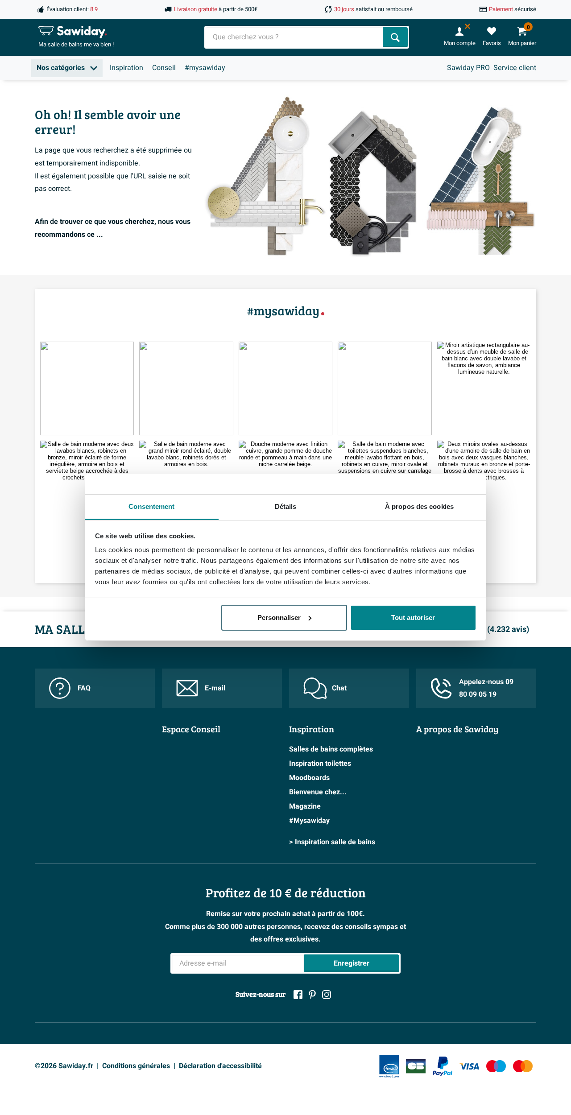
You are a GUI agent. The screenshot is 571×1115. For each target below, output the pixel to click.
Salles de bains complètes (331, 749)
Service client (514, 67)
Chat (339, 688)
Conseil (164, 67)
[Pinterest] (312, 994)
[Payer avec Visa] (469, 1066)
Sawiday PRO (468, 67)
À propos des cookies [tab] (419, 506)
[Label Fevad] (389, 1066)
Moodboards (309, 777)
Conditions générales (136, 1066)
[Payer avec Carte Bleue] (416, 1066)
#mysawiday (205, 67)
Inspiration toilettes (320, 763)
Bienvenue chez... (318, 792)
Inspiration (126, 67)
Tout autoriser (413, 617)
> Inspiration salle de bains (332, 842)
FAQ (84, 688)
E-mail (215, 688)
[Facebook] (298, 994)
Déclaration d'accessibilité (220, 1066)
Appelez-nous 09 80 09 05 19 (486, 688)
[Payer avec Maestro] (496, 1066)
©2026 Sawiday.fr (64, 1066)
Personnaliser (279, 617)
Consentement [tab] (151, 506)
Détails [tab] (286, 506)
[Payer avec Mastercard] (523, 1066)
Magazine (305, 806)
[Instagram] (326, 994)
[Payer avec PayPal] (442, 1066)
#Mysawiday (309, 820)
